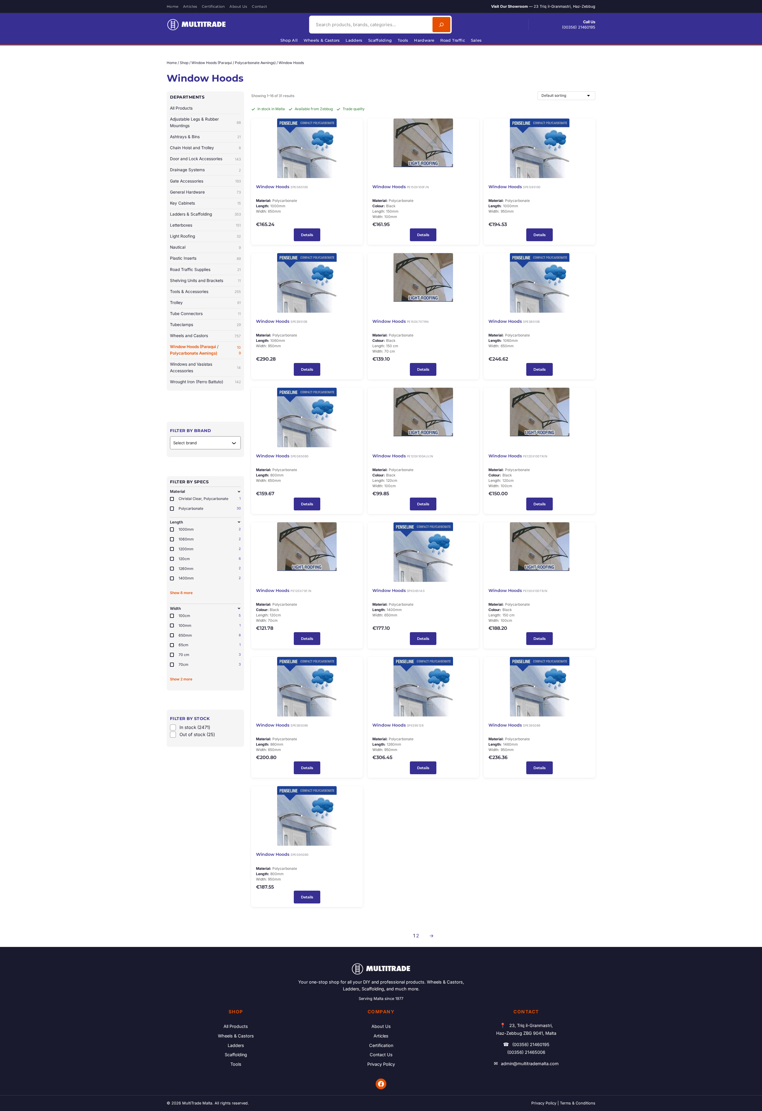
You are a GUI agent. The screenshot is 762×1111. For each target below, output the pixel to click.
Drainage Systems (205, 169)
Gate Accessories (205, 181)
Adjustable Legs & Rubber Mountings (205, 122)
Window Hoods (272, 186)
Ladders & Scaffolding (205, 214)
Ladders (236, 1045)
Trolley (205, 302)
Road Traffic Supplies (205, 269)
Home (172, 62)
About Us (381, 1026)
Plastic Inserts (205, 258)
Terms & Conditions (577, 1103)
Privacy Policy (381, 1064)
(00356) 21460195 (578, 27)
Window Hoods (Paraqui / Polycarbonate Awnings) (233, 62)
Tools (235, 1064)
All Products (181, 108)
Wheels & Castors (236, 1035)
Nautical (205, 247)
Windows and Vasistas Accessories (205, 367)
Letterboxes (205, 225)
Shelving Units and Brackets (205, 280)
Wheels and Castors (205, 335)
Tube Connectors (205, 313)
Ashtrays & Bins (205, 136)
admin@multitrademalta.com (530, 1063)
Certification (381, 1045)
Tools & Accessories (205, 291)
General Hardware (205, 192)
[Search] (441, 24)
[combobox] (370, 24)
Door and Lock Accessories (205, 158)
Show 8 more (181, 592)
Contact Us (381, 1054)
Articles (381, 1035)
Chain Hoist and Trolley (205, 147)
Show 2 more (181, 679)
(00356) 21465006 (526, 1052)
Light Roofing (205, 236)
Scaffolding (236, 1054)
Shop (184, 62)
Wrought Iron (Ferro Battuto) (205, 381)
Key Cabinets (205, 203)
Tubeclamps (205, 324)
